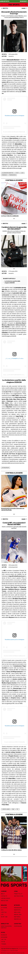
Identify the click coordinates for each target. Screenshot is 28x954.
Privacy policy (18, 893)
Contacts (4, 896)
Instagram (4, 937)
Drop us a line (18, 926)
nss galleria (17, 914)
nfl (18, 809)
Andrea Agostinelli (13, 567)
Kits (2, 910)
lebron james (6, 809)
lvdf (2, 914)
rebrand (4, 175)
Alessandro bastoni (7, 172)
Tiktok (3, 941)
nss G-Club (17, 912)
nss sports (11, 56)
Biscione (21, 89)
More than (4, 916)
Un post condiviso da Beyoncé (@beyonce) (14, 655)
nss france (17, 916)
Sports (4, 54)
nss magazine (18, 907)
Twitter (3, 939)
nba (13, 809)
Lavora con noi (5, 898)
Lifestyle (4, 912)
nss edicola (17, 919)
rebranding (12, 175)
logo (22, 172)
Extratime (4, 907)
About (3, 893)
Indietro (5, 8)
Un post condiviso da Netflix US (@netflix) (14, 742)
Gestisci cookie (18, 896)
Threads (3, 944)
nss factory (4, 900)
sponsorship (5, 467)
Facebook (4, 935)
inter (17, 172)
